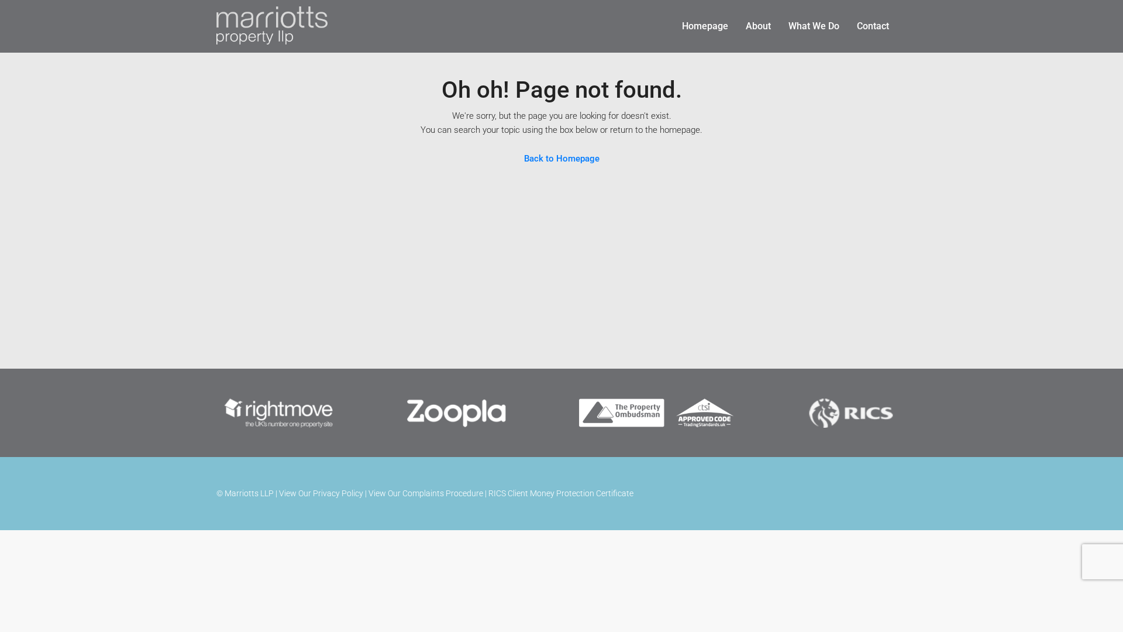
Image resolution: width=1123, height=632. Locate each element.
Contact (873, 26)
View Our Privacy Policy (321, 493)
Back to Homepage (562, 158)
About (758, 26)
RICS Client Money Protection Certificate (560, 493)
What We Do (813, 26)
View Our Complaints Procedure (425, 493)
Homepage (705, 26)
